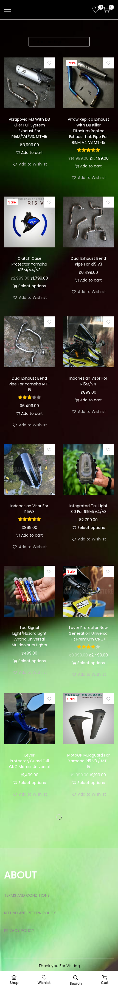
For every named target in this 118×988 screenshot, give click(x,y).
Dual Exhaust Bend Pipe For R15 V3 (88, 261)
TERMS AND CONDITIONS (27, 895)
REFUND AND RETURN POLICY (30, 913)
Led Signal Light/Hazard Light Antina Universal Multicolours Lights (29, 636)
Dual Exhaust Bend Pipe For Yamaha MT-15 (29, 384)
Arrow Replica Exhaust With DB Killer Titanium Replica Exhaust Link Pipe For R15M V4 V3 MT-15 (88, 131)
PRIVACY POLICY (19, 930)
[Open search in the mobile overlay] (75, 977)
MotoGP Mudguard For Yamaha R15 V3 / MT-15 (88, 760)
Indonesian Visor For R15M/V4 (88, 381)
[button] (49, 62)
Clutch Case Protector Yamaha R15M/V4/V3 (29, 264)
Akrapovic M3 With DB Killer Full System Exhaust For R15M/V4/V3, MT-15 (29, 128)
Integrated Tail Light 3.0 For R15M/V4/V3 (88, 508)
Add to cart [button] (32, 152)
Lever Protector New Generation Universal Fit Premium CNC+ (88, 633)
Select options (32, 286)
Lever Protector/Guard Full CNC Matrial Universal (29, 760)
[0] (95, 9)
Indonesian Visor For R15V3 (29, 508)
